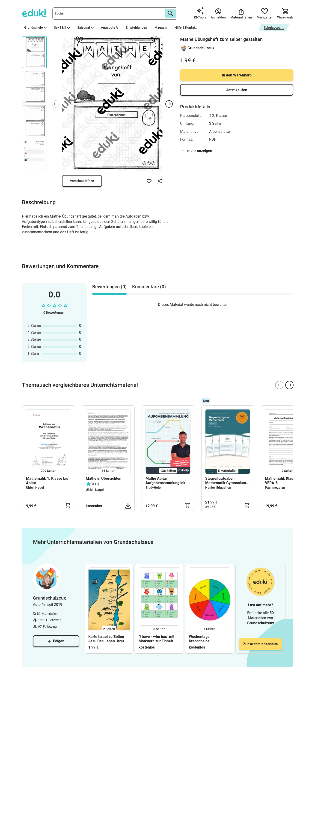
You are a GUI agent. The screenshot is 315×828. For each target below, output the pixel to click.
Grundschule (33, 27)
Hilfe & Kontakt (186, 27)
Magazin (161, 27)
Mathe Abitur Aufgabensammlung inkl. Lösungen (166, 480)
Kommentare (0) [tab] (149, 286)
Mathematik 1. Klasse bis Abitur (47, 480)
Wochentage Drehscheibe (199, 638)
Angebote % (109, 27)
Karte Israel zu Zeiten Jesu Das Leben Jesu (106, 638)
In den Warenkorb (237, 75)
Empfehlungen (136, 27)
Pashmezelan (275, 487)
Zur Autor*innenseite (260, 644)
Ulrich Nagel (35, 487)
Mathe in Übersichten (103, 478)
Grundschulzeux (200, 48)
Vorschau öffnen (82, 181)
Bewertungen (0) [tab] (109, 286)
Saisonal (83, 27)
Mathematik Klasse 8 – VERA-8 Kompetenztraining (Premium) (284, 480)
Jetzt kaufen (236, 90)
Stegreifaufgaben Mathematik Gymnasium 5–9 (225, 480)
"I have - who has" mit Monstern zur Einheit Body (156, 638)
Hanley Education (218, 487)
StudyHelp (153, 487)
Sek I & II (60, 27)
